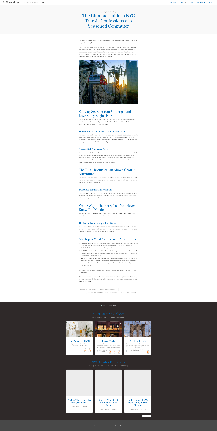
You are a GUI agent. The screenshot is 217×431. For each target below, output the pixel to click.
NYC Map (173, 2)
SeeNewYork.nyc (11, 2)
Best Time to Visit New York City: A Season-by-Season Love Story (99, 289)
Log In (210, 2)
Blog (191, 2)
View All (146, 416)
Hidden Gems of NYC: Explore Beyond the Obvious (137, 403)
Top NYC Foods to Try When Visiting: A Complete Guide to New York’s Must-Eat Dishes (112, 292)
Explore (182, 2)
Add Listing (200, 2)
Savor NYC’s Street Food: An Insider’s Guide (108, 403)
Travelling (113, 12)
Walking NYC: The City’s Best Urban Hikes (79, 401)
